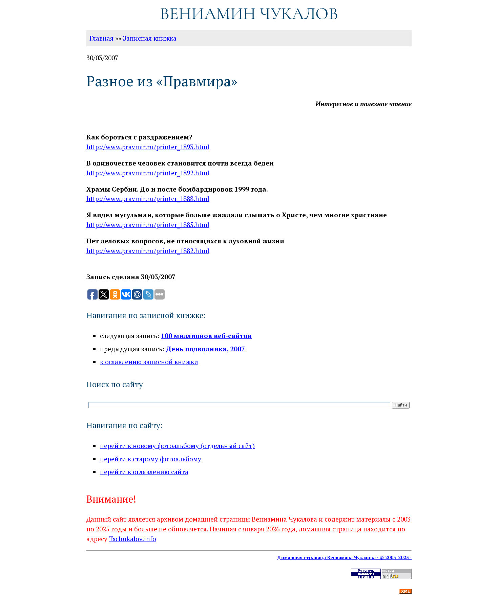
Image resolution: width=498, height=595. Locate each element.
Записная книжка (150, 38)
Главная (101, 38)
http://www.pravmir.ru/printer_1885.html (147, 224)
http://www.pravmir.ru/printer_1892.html (147, 173)
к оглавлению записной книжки (149, 361)
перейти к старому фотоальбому (150, 459)
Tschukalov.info (132, 538)
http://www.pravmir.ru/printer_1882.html (147, 250)
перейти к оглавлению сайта (144, 471)
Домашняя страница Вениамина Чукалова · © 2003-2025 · (344, 557)
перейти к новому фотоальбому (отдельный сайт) (177, 445)
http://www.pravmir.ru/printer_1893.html (147, 146)
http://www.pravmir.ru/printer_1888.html (147, 198)
